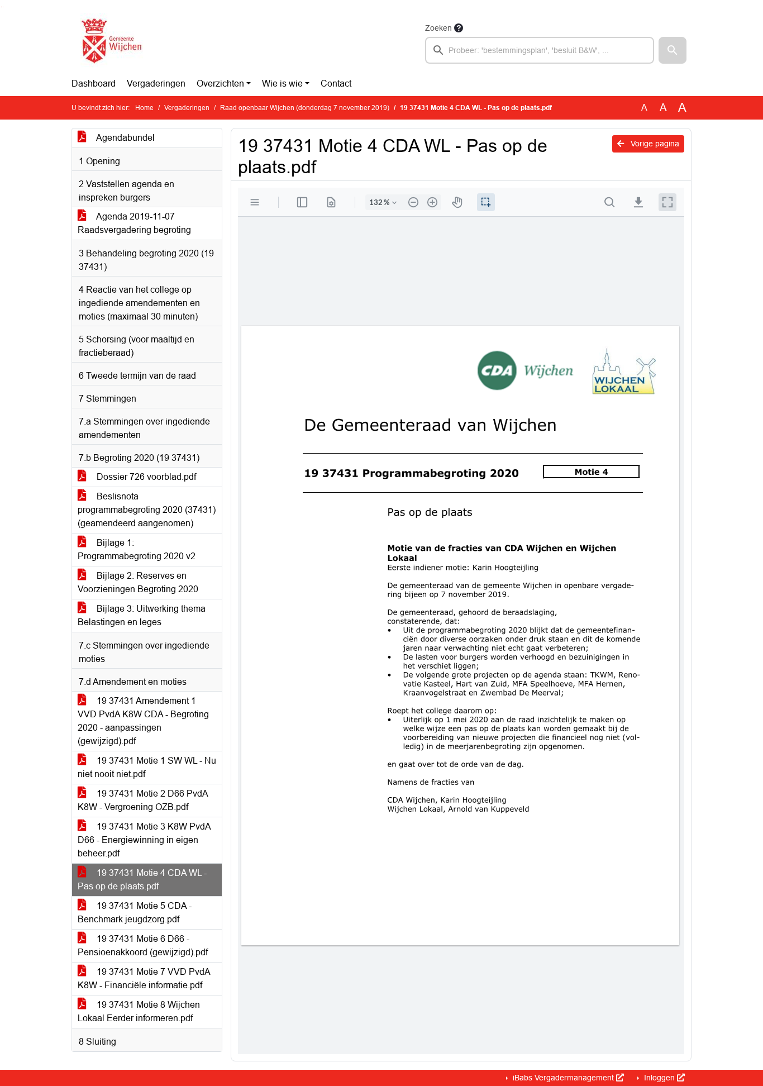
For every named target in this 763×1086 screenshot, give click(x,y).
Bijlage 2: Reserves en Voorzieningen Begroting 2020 (138, 582)
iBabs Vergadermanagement (563, 1077)
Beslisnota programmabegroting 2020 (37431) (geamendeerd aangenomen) (147, 510)
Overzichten (220, 83)
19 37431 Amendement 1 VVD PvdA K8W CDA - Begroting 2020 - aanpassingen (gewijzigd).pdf (143, 721)
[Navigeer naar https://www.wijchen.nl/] (109, 42)
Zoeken (438, 27)
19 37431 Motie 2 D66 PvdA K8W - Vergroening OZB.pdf (143, 800)
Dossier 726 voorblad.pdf (145, 477)
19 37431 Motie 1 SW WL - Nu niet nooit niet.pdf (147, 767)
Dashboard (93, 83)
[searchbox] (539, 50)
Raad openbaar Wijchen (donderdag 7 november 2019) (304, 108)
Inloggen (659, 1077)
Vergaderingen (156, 83)
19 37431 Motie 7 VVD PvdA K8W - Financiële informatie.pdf (144, 978)
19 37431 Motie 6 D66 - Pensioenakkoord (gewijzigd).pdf (143, 945)
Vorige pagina (653, 143)
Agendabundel (124, 137)
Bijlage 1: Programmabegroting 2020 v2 (136, 549)
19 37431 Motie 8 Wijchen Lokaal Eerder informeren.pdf (139, 1011)
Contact (336, 83)
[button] (672, 50)
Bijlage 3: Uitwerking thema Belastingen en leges (142, 615)
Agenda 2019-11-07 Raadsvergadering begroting (134, 223)
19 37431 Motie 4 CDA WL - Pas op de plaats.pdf (142, 879)
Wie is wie (282, 83)
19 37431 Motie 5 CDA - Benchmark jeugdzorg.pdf (135, 912)
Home (144, 108)
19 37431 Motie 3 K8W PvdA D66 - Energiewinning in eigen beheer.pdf (144, 840)
